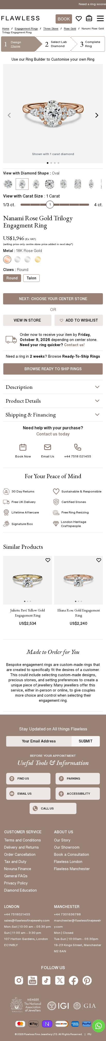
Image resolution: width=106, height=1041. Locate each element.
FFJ (89, 1034)
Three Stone (50, 28)
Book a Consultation (71, 854)
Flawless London (68, 861)
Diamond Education (20, 890)
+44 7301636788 (67, 914)
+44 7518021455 (17, 914)
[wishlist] (78, 18)
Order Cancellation (20, 854)
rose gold (70, 28)
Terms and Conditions (22, 840)
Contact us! (74, 345)
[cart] (89, 18)
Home (5, 28)
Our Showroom (67, 847)
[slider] (50, 204)
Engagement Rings (26, 28)
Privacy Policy (16, 883)
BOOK (64, 19)
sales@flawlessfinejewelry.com (27, 920)
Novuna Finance (17, 869)
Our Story (62, 840)
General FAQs (16, 876)
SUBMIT (86, 741)
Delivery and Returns (21, 847)
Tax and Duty (15, 861)
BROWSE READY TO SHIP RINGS (53, 369)
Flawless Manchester (72, 869)
